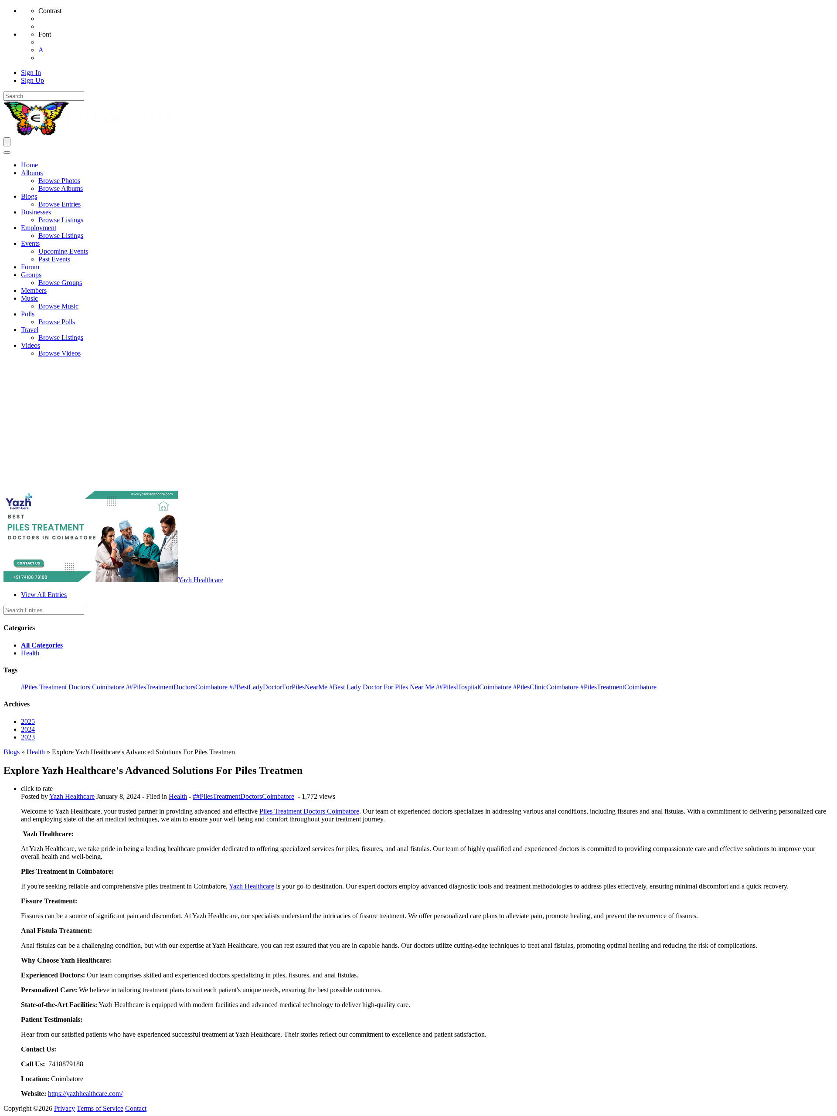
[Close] (6, 152)
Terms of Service (100, 1108)
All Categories (42, 645)
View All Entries (44, 594)
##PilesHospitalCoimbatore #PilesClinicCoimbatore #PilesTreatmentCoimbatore (546, 687)
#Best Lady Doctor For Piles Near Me (381, 687)
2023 (28, 737)
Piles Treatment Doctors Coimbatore (309, 811)
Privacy (64, 1108)
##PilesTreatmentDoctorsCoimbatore (177, 687)
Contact (135, 1108)
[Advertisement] (418, 425)
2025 (28, 721)
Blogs (11, 752)
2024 (28, 729)
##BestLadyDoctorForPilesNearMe (278, 687)
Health (30, 653)
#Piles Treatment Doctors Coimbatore (72, 687)
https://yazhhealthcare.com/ (85, 1093)
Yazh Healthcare (200, 579)
